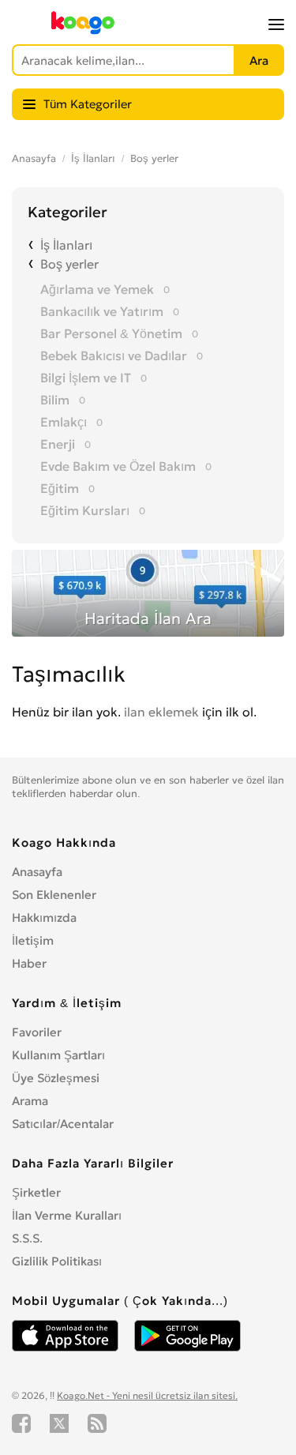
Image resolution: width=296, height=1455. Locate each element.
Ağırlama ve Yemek (97, 289)
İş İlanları (93, 158)
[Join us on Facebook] (21, 1423)
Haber (29, 963)
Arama (30, 1100)
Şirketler (36, 1192)
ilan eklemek (161, 712)
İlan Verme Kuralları (67, 1215)
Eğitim (59, 488)
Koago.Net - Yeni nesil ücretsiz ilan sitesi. (147, 1395)
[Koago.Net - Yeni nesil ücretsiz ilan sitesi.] (83, 31)
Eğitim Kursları (84, 510)
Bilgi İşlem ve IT (85, 377)
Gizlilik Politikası (57, 1261)
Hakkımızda (44, 917)
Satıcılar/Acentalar (63, 1123)
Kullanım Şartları (58, 1054)
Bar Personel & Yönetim (111, 333)
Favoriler (37, 1032)
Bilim (54, 400)
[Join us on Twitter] (59, 1423)
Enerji (57, 444)
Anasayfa (34, 158)
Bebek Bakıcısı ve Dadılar (113, 355)
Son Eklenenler (54, 894)
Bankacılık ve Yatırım (101, 311)
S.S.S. (27, 1238)
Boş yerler (154, 158)
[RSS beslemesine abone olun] (97, 1423)
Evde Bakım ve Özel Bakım (118, 466)
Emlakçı (63, 422)
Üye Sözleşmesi (55, 1077)
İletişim (33, 940)
